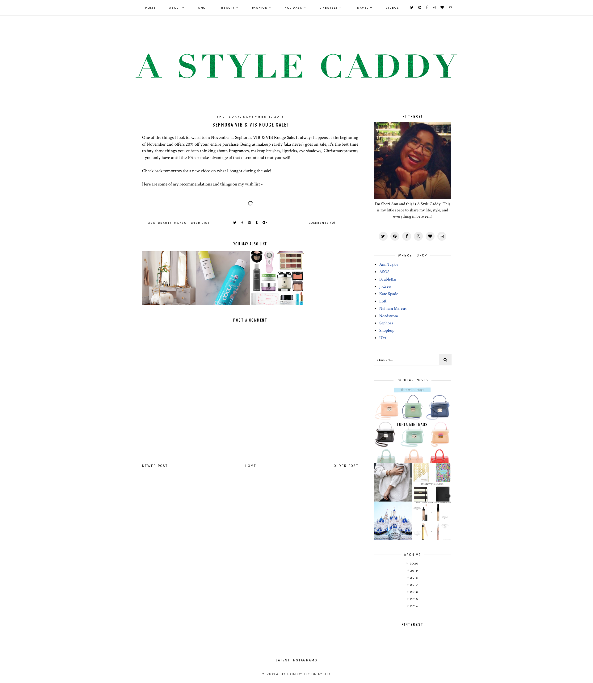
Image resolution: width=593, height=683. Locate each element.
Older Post (346, 466)
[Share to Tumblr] (257, 223)
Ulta (382, 338)
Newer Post (155, 466)
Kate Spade (388, 294)
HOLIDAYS (293, 8)
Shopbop (386, 330)
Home (150, 8)
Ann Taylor (388, 264)
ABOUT (175, 8)
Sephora (386, 323)
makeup (181, 223)
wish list (200, 223)
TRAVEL (362, 8)
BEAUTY (228, 8)
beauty (165, 223)
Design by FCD (317, 674)
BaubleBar (388, 279)
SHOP (203, 8)
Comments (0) (322, 223)
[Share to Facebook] (242, 223)
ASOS (384, 272)
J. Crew (385, 286)
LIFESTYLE (328, 8)
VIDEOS (392, 8)
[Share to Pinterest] (249, 223)
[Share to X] (235, 223)
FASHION (260, 8)
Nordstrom (388, 316)
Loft (382, 301)
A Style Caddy (289, 674)
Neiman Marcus (392, 308)
